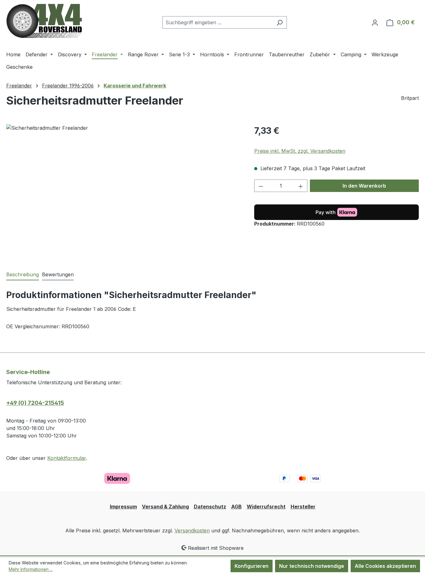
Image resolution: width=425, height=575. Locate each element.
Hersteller (303, 506)
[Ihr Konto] (374, 22)
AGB (236, 506)
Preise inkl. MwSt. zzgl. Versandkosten (299, 151)
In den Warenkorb (364, 186)
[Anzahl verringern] (260, 186)
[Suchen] (279, 22)
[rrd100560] (123, 191)
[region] (124, 191)
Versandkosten (192, 530)
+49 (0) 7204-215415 (35, 403)
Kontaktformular (66, 458)
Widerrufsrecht (266, 506)
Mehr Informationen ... (31, 569)
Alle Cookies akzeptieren (385, 566)
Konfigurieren (252, 566)
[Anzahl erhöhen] (300, 186)
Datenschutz (210, 506)
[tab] (22, 274)
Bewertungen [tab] (58, 274)
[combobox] (217, 22)
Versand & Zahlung (165, 506)
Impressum (123, 506)
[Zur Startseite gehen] (44, 21)
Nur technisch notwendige (311, 566)
